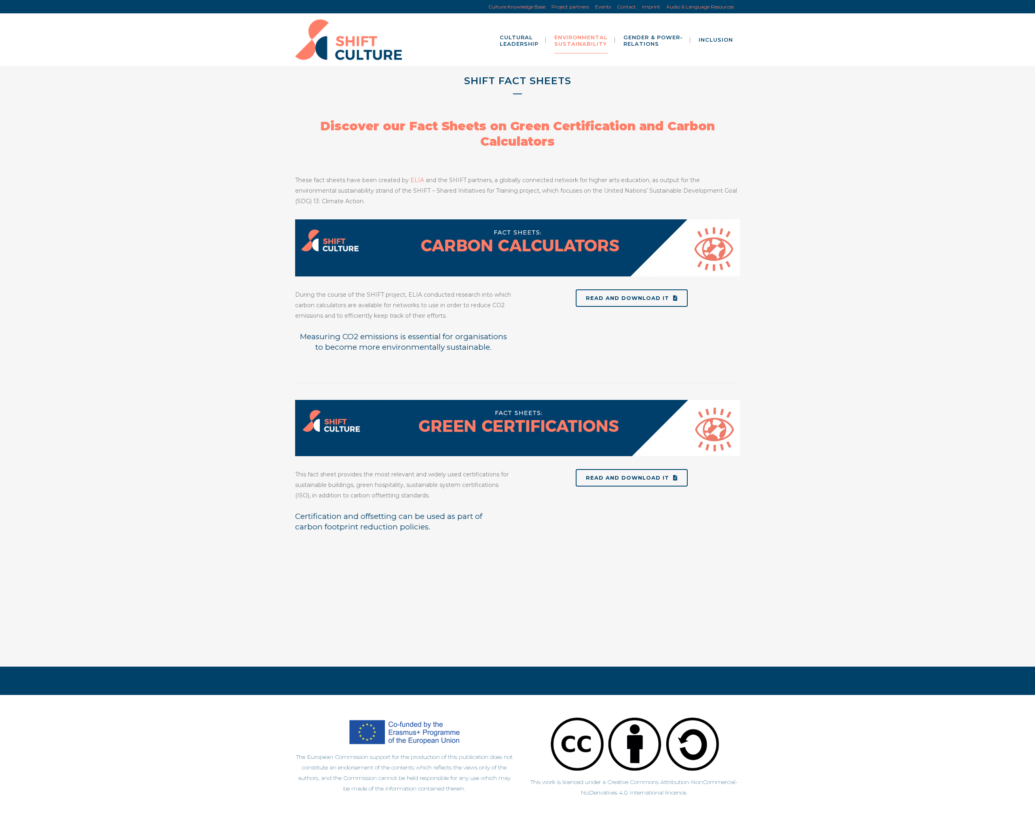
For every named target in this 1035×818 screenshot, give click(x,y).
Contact (626, 7)
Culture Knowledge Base (516, 7)
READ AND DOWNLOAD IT (627, 298)
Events (603, 7)
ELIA (417, 180)
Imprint (651, 7)
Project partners (570, 7)
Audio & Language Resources (700, 7)
